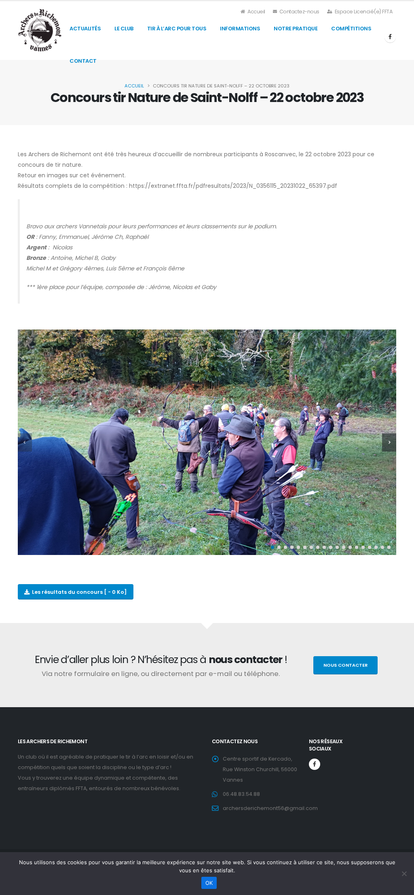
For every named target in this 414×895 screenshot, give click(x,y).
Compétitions (351, 28)
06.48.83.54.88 (241, 794)
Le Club (123, 28)
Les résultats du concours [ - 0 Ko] (78, 592)
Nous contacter (345, 665)
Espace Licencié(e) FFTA (363, 11)
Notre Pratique (295, 28)
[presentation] (25, 442)
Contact (83, 61)
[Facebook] (390, 37)
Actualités (85, 28)
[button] (272, 547)
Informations (240, 28)
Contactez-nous (298, 11)
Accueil (256, 11)
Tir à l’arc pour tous (177, 28)
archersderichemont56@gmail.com (270, 808)
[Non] (404, 873)
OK (209, 883)
